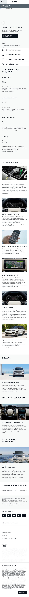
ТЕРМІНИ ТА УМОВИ (6, 532)
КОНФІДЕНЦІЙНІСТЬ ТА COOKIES (9, 538)
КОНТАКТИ (4, 535)
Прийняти (22, 592)
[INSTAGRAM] (4, 515)
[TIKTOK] (9, 515)
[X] (24, 515)
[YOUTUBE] (14, 515)
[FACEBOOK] (19, 515)
